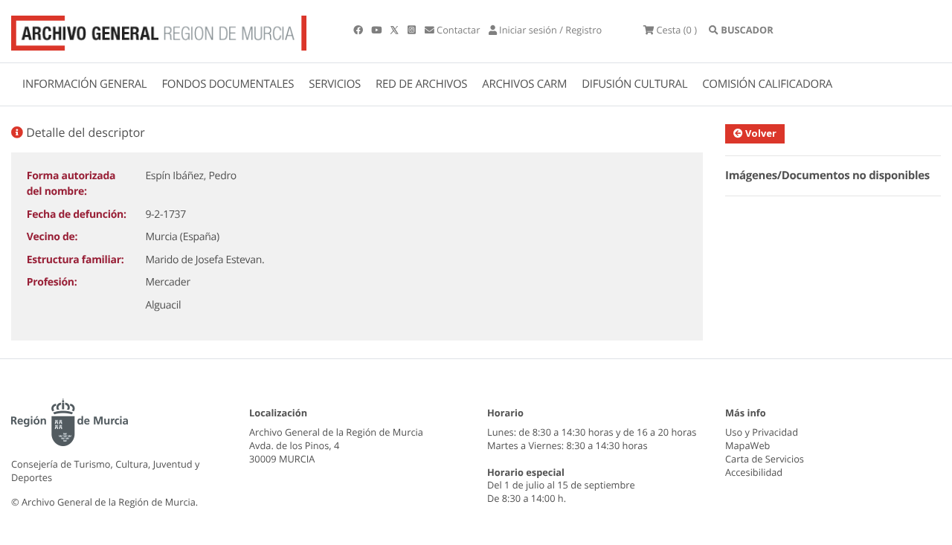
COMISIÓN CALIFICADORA (767, 84)
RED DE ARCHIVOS (421, 84)
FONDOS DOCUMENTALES (227, 84)
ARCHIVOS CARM (524, 84)
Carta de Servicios (764, 458)
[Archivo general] (158, 29)
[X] (396, 29)
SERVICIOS (335, 84)
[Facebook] (359, 29)
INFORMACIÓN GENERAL (84, 84)
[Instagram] (413, 29)
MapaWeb (747, 445)
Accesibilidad (753, 472)
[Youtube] (377, 29)
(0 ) (676, 29)
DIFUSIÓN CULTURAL (634, 84)
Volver (759, 133)
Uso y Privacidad (761, 432)
